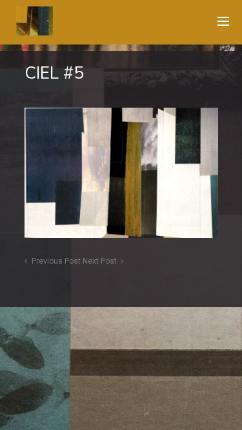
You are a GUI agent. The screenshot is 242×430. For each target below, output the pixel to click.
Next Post (100, 261)
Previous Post (56, 261)
